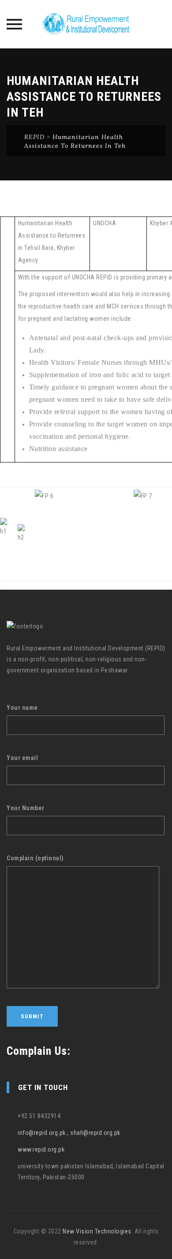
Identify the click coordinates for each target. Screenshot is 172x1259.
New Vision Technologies (97, 1231)
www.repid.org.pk (41, 1149)
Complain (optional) (35, 858)
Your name (22, 707)
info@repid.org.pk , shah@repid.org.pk (69, 1132)
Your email (22, 757)
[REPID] (86, 24)
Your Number (26, 807)
